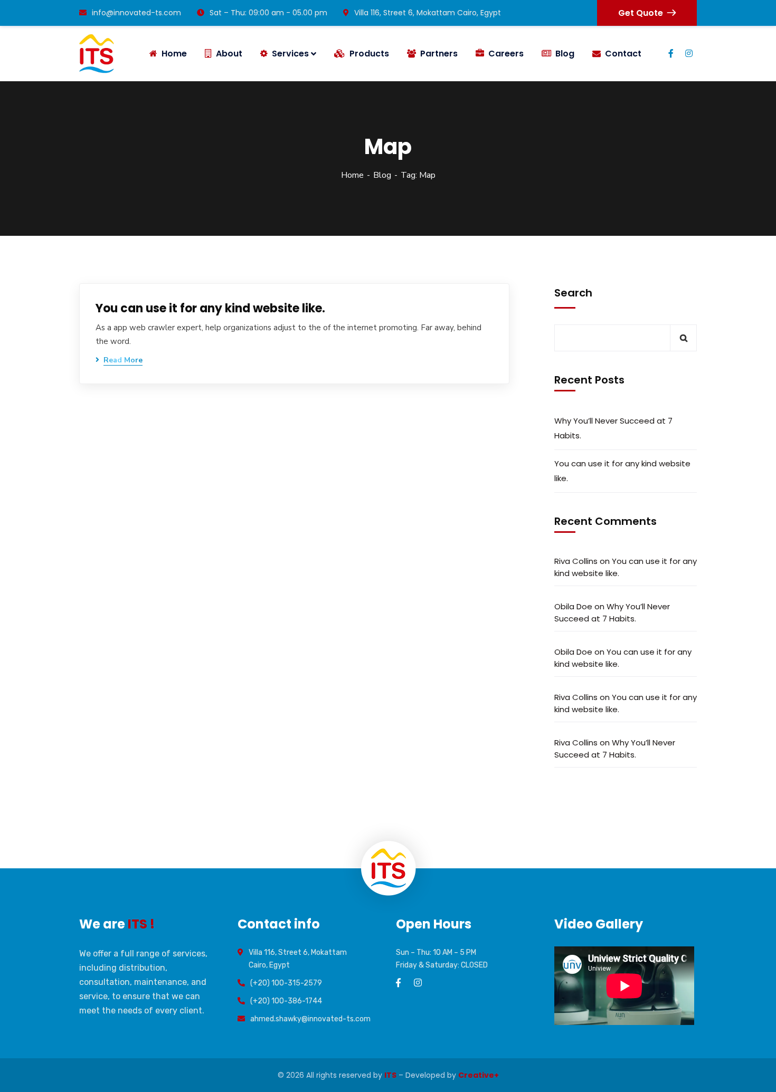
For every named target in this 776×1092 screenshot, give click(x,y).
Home (352, 175)
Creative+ (478, 1075)
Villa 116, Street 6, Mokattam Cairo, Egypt (427, 12)
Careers (506, 53)
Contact (623, 53)
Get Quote (640, 13)
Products (369, 53)
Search (573, 292)
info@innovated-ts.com (136, 12)
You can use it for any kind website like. (210, 308)
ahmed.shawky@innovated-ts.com (310, 1018)
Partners (439, 53)
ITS (390, 1075)
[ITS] (96, 53)
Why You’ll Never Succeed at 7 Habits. (613, 428)
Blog (564, 53)
